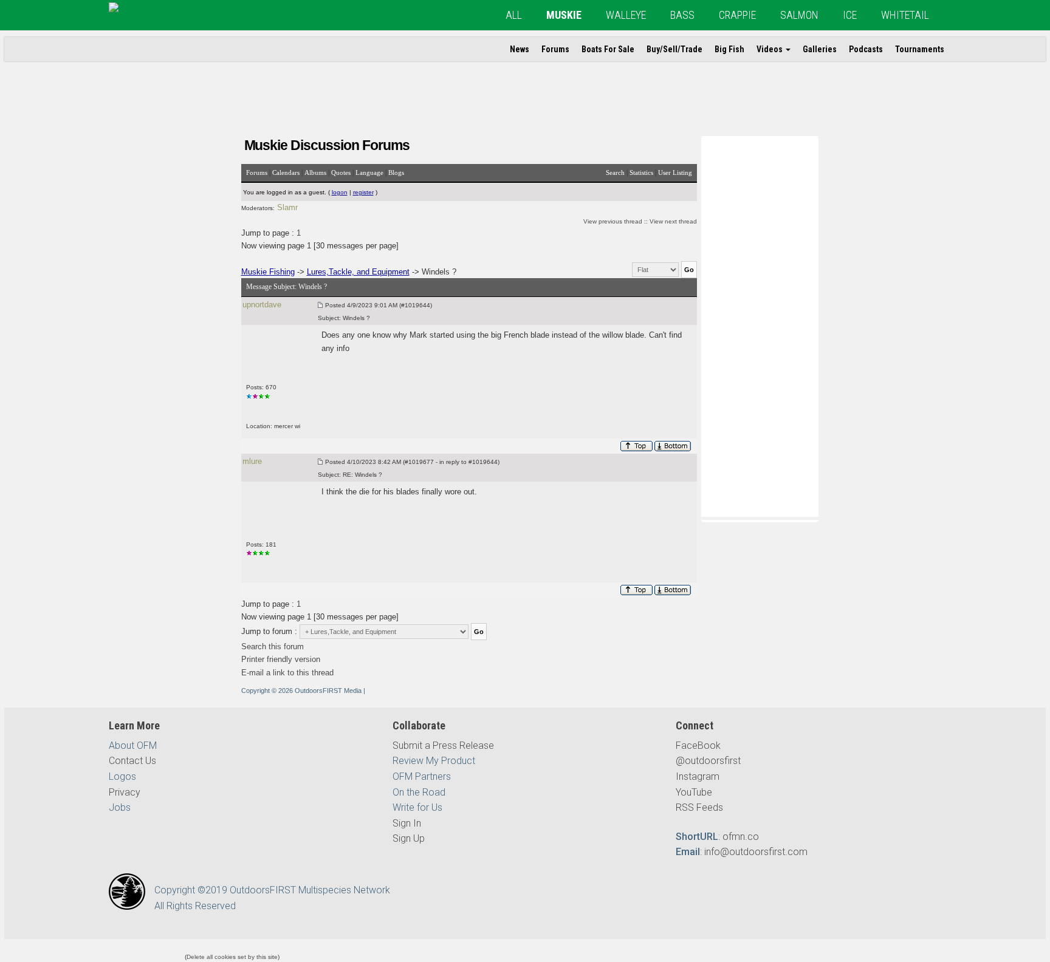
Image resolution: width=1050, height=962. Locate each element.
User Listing (675, 172)
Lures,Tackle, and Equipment (358, 271)
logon (340, 192)
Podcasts (866, 49)
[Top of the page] (636, 446)
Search (615, 172)
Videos (770, 49)
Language (369, 172)
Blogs (396, 172)
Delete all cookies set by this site (232, 956)
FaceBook (698, 745)
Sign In (407, 823)
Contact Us (132, 760)
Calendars (286, 172)
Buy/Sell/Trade (674, 49)
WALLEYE (626, 15)
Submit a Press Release (443, 745)
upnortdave (261, 304)
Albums (315, 172)
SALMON (799, 15)
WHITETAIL (905, 15)
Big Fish (729, 49)
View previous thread (612, 221)
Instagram (697, 776)
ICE (850, 15)
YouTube (694, 792)
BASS (682, 15)
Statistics (641, 172)
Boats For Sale (608, 49)
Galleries (820, 49)
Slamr (287, 207)
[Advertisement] (759, 325)
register (363, 192)
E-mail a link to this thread (287, 672)
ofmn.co (740, 836)
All (514, 15)
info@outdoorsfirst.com (756, 852)
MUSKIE (564, 15)
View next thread (673, 221)
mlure (252, 461)
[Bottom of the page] (673, 446)
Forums (555, 49)
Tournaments (919, 49)
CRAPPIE (737, 15)
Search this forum (272, 646)
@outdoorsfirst (708, 760)
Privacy (124, 792)
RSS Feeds (699, 807)
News (519, 49)
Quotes (341, 172)
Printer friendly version (280, 659)
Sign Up (409, 838)
